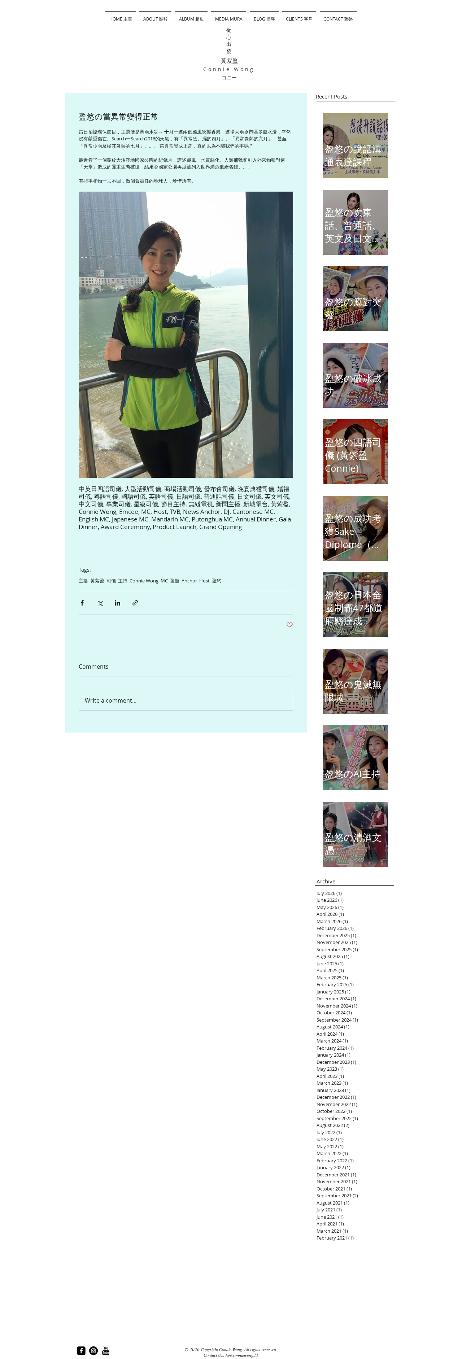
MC (164, 581)
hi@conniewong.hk (242, 1355)
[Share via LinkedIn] (117, 602)
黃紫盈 (97, 581)
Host (204, 581)
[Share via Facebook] (82, 602)
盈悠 (216, 581)
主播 (83, 581)
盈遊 (174, 581)
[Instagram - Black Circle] (93, 1350)
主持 (122, 581)
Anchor (189, 581)
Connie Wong (144, 581)
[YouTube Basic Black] (105, 1350)
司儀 (111, 581)
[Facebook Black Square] (81, 1350)
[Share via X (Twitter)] (99, 602)
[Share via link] (135, 602)
